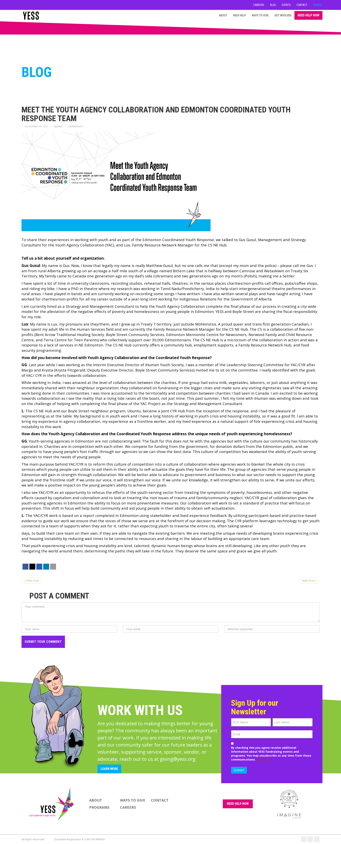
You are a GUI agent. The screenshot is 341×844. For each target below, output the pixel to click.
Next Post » (309, 580)
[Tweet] (32, 567)
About (223, 15)
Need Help (239, 15)
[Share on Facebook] (25, 567)
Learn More (109, 769)
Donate (317, 5)
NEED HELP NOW (238, 804)
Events (286, 5)
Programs (99, 807)
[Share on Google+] (39, 567)
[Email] (53, 567)
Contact (302, 5)
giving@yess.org (177, 759)
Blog (273, 5)
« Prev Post (31, 580)
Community (75, 126)
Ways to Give (260, 15)
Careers (258, 5)
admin (58, 126)
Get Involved (282, 15)
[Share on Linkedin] (46, 567)
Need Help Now (308, 15)
